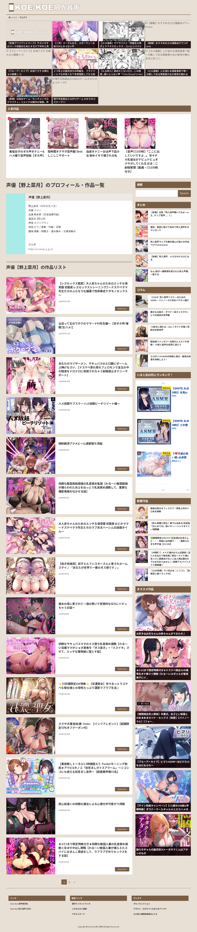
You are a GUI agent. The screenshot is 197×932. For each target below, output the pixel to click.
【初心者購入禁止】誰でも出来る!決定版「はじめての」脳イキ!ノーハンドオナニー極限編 (170, 526)
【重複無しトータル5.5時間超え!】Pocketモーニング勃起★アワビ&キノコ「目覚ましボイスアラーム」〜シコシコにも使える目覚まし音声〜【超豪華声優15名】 (93, 767)
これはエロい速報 (79, 909)
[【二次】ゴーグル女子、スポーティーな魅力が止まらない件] (75, 27)
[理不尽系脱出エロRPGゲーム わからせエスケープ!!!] (75, 83)
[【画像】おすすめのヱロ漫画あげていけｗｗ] (168, 27)
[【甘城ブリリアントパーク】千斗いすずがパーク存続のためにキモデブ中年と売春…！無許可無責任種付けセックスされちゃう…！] (29, 27)
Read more (122, 308)
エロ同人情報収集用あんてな (145, 914)
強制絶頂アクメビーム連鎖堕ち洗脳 (80, 443)
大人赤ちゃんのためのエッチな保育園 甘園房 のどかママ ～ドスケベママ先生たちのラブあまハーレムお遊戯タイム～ (93, 527)
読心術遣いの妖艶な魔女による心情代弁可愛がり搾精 (91, 804)
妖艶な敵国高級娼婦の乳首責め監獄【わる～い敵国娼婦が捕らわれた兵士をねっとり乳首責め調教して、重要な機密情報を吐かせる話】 (93, 487)
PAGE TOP (189, 901)
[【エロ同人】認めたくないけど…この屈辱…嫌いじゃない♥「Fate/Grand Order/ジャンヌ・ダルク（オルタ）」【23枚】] (122, 55)
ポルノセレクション (141, 903)
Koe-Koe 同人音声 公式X (20, 909)
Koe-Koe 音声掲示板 (19, 903)
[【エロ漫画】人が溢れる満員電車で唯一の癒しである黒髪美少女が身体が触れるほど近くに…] (168, 55)
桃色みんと (176, 460)
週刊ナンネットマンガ (81, 903)
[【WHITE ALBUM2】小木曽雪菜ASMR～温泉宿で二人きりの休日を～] (154, 432)
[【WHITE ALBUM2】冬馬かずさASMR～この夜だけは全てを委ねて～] (154, 399)
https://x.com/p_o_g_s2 (40, 248)
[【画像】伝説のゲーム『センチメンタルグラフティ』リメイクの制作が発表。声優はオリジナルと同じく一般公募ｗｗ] (29, 83)
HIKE (174, 395)
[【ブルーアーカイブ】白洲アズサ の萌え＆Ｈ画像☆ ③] (29, 55)
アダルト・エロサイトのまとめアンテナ (150, 909)
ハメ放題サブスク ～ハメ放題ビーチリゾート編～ (89, 403)
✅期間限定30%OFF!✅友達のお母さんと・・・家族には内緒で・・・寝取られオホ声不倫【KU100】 (169, 540)
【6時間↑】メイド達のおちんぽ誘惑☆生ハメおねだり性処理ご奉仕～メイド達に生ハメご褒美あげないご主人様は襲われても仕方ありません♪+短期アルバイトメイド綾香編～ (170, 558)
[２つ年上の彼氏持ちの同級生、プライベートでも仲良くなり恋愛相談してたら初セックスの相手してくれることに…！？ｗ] (75, 55)
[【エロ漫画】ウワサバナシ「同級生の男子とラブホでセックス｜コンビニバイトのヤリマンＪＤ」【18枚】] (122, 27)
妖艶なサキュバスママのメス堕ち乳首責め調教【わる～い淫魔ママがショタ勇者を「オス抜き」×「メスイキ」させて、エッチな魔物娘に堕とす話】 (93, 647)
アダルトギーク (78, 914)
